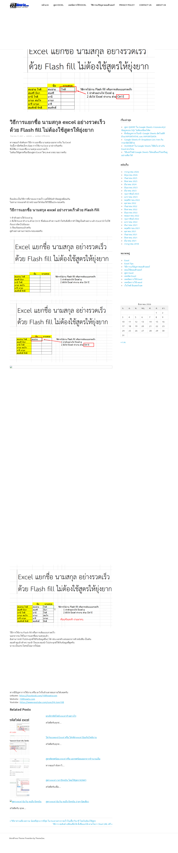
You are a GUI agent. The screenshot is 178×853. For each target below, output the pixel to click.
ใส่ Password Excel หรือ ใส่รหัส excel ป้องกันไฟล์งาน (71, 737)
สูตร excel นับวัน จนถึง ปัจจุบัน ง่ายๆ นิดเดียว (67, 801)
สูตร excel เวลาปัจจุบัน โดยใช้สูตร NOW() (66, 780)
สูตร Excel (58, 5)
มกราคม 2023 (130, 196)
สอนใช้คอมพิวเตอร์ (133, 269)
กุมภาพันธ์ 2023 (131, 193)
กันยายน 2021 (130, 234)
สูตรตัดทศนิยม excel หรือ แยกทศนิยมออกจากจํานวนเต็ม (73, 758)
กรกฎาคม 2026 (131, 171)
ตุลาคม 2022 (130, 203)
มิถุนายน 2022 (130, 212)
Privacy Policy (127, 5)
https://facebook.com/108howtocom (38, 695)
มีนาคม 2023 (130, 190)
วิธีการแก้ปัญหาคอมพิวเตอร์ (103, 5)
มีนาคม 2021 (130, 240)
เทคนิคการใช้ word (133, 282)
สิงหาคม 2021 (130, 237)
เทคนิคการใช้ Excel (77, 5)
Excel (126, 260)
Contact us (145, 5)
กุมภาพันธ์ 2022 (131, 218)
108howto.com (27, 698)
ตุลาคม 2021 (130, 231)
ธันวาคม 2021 (130, 225)
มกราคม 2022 (130, 221)
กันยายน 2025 (130, 178)
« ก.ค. (123, 342)
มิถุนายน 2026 (130, 175)
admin (29, 136)
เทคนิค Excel (130, 276)
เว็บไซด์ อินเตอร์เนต (133, 285)
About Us (161, 5)
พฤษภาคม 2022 (131, 215)
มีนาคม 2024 (130, 184)
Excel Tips (128, 263)
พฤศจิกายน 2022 (132, 200)
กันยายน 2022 (130, 206)
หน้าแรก (45, 5)
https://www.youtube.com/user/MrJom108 (42, 702)
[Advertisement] (89, 29)
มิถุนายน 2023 (130, 187)
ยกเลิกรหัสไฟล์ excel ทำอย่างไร (61, 715)
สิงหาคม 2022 (130, 209)
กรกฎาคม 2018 (131, 243)
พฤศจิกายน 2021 (132, 228)
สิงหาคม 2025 (130, 181)
